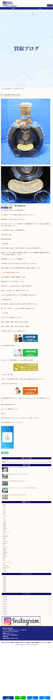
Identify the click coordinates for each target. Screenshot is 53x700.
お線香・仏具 (6, 567)
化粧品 (4, 543)
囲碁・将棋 (5, 565)
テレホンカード (6, 532)
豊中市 (10, 207)
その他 (4, 569)
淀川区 (4, 580)
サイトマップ (28, 644)
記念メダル (5, 541)
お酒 (4, 521)
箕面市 (4, 582)
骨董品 (4, 523)
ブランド (5, 515)
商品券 (4, 504)
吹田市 (4, 585)
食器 (4, 530)
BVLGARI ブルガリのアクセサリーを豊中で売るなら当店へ (19, 474)
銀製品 (4, 527)
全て (2, 207)
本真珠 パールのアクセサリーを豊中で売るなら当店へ (18, 467)
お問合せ (49, 642)
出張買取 (32, 642)
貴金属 (4, 512)
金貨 (4, 539)
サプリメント (6, 547)
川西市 (4, 587)
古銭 (4, 538)
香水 (4, 545)
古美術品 (5, 528)
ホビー (4, 560)
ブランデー (6, 207)
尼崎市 (4, 584)
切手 (4, 564)
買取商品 (12, 642)
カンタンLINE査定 (20, 697)
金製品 (4, 525)
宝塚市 (4, 591)
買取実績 (44, 697)
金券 (4, 534)
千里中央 (5, 589)
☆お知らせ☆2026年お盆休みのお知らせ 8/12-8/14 (17, 494)
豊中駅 (4, 578)
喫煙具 (4, 549)
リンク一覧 (34, 644)
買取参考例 (17, 642)
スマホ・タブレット (7, 562)
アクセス (40, 8)
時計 (4, 517)
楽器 (4, 558)
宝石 (4, 514)
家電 (4, 554)
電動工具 (5, 556)
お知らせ (5, 571)
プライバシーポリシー (20, 644)
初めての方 (7, 642)
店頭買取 (28, 642)
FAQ (45, 642)
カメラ (4, 519)
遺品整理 (37, 642)
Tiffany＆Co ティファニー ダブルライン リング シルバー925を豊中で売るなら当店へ (23, 487)
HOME (13, 8)
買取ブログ (23, 642)
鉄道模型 (5, 553)
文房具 (4, 551)
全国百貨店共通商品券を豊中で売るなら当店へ (17, 481)
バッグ (4, 508)
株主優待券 (5, 536)
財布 (4, 506)
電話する (8, 697)
